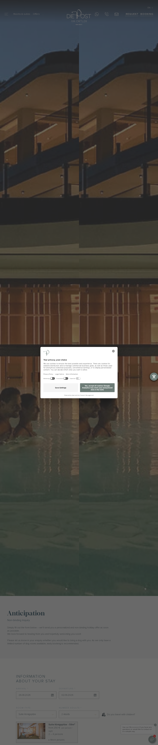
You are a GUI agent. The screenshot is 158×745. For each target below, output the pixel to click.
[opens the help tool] (154, 377)
